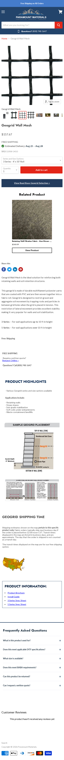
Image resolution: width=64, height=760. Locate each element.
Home (4, 38)
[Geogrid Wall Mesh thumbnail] (5, 115)
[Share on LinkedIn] (15, 269)
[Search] (59, 25)
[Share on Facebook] (3, 269)
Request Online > (10, 360)
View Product (32, 250)
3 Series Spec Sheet (17, 600)
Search (4, 743)
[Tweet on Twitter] (9, 269)
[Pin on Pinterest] (20, 269)
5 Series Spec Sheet (17, 604)
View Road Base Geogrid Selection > (32, 183)
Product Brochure (16, 593)
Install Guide (13, 596)
